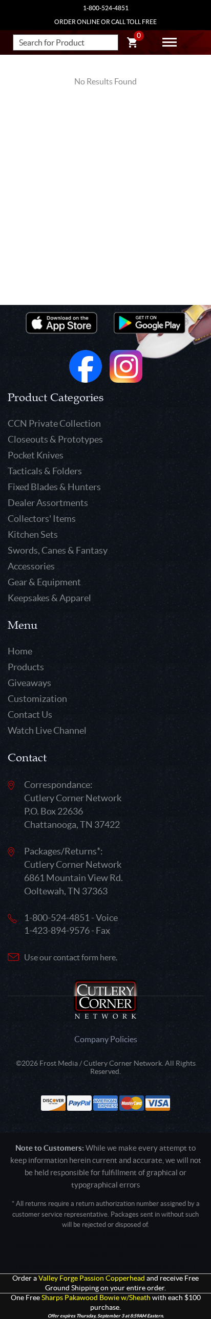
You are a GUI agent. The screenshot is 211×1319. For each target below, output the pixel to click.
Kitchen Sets (33, 534)
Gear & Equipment (44, 582)
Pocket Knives (36, 455)
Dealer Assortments (48, 502)
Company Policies (105, 1039)
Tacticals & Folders (45, 471)
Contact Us (30, 714)
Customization (37, 698)
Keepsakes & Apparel (49, 597)
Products (26, 667)
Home (20, 651)
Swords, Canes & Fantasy (58, 550)
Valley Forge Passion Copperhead (91, 1278)
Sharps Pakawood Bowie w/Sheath (96, 1298)
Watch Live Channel (47, 730)
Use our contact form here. (70, 957)
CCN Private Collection (54, 423)
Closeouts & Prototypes (55, 439)
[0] (132, 44)
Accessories (31, 566)
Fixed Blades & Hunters (54, 486)
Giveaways (29, 682)
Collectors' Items (42, 518)
